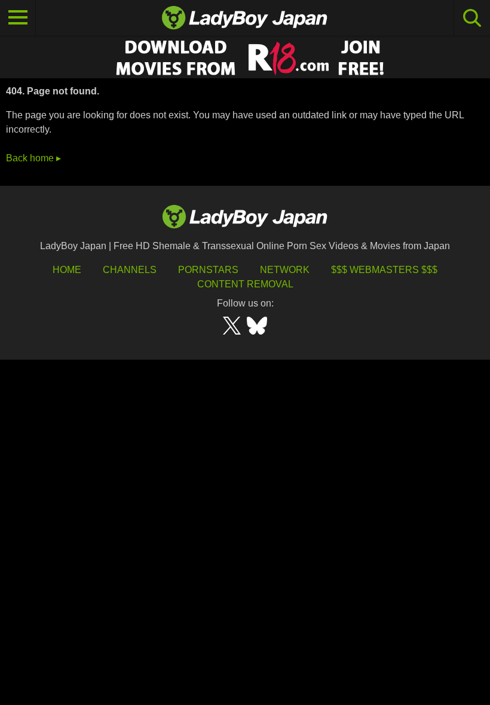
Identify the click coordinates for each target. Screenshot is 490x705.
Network (285, 270)
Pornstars (208, 270)
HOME (67, 270)
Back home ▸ (33, 158)
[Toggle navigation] (18, 18)
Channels (130, 270)
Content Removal (245, 284)
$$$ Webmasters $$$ (384, 270)
